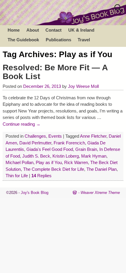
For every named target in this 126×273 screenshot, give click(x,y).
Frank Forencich (69, 142)
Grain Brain (86, 149)
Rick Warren (76, 162)
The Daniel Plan (101, 169)
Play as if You (49, 162)
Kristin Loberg (65, 155)
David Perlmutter (35, 142)
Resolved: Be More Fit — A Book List (55, 72)
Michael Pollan (19, 162)
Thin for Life (17, 175)
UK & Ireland (81, 30)
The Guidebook (23, 39)
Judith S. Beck (36, 155)
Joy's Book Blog (34, 192)
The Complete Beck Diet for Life (53, 169)
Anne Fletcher (93, 136)
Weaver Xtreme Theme (100, 192)
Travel (84, 39)
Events (55, 136)
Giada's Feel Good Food (49, 149)
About (32, 30)
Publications (58, 39)
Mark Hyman (93, 155)
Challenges (35, 136)
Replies (41, 175)
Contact (53, 30)
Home (14, 30)
